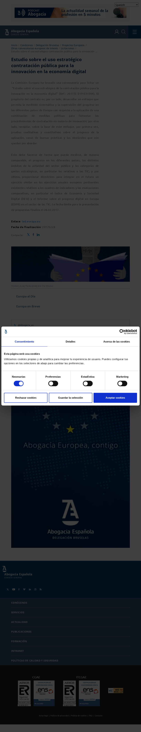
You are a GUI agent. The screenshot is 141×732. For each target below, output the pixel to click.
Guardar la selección (70, 397)
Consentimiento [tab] (24, 341)
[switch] (53, 383)
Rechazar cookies (25, 397)
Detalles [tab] (70, 341)
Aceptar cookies (115, 397)
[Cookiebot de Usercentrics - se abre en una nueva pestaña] (122, 331)
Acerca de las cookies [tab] (116, 341)
